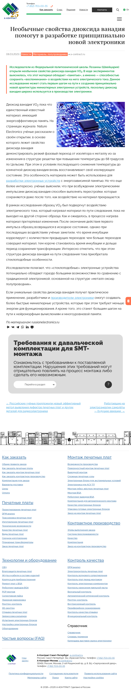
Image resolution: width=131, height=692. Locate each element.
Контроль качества (86, 560)
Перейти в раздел (35, 384)
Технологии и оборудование (29, 560)
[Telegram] (18, 327)
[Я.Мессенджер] (8, 327)
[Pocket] (32, 327)
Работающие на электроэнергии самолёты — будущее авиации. (107, 407)
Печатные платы (17, 502)
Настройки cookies (93, 677)
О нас (59, 10)
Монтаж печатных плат (90, 457)
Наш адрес (25, 659)
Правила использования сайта (100, 673)
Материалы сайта (36, 677)
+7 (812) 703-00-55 (37, 6)
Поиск (55, 677)
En (128, 10)
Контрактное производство (94, 523)
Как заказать (14, 457)
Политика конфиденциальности (26, 673)
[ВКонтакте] (13, 327)
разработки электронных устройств (33, 180)
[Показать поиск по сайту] (117, 10)
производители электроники (72, 297)
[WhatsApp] (22, 327)
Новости (83, 10)
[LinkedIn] (27, 327)
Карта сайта (71, 677)
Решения (71, 10)
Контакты (102, 10)
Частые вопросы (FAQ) (23, 638)
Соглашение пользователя (63, 673)
